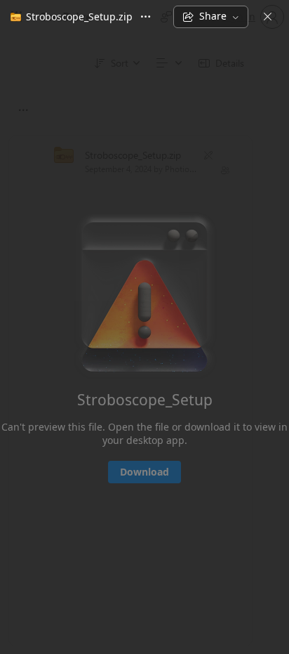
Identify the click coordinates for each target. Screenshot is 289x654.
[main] (144, 343)
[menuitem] (69, 17)
